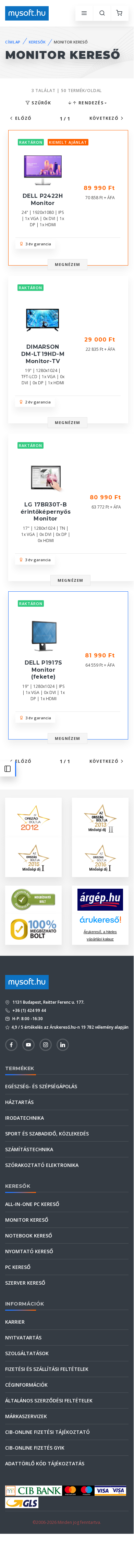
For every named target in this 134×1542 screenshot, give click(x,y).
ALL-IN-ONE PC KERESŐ (32, 1204)
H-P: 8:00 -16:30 (27, 1018)
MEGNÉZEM (68, 264)
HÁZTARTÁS (19, 1102)
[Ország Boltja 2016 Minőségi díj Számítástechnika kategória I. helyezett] (100, 856)
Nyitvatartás (23, 1337)
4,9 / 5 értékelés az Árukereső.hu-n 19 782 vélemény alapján (70, 1027)
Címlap (13, 41)
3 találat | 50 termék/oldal (67, 90)
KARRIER (15, 1322)
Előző (23, 118)
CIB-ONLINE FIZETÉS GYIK (34, 1447)
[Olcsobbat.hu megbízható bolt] (33, 929)
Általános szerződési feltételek (49, 1400)
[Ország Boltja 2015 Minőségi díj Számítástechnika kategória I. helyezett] (33, 856)
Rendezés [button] (90, 103)
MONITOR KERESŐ (26, 1220)
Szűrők (40, 103)
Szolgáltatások (27, 1353)
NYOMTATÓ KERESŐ (29, 1251)
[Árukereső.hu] (100, 922)
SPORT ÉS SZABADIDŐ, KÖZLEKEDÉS (47, 1133)
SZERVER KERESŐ (25, 1283)
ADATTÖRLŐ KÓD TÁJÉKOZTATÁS (44, 1463)
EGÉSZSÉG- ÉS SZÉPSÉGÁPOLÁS (41, 1086)
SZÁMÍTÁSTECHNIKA (29, 1149)
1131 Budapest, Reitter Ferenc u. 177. (47, 1002)
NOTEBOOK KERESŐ (28, 1235)
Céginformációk (26, 1385)
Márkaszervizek (26, 1416)
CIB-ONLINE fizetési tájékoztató (47, 1432)
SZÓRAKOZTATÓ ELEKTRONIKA (41, 1165)
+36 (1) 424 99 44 (28, 1010)
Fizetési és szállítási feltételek (46, 1369)
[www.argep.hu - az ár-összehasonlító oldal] (100, 900)
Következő (104, 118)
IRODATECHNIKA (24, 1118)
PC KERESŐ (18, 1267)
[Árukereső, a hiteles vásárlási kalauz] (33, 899)
